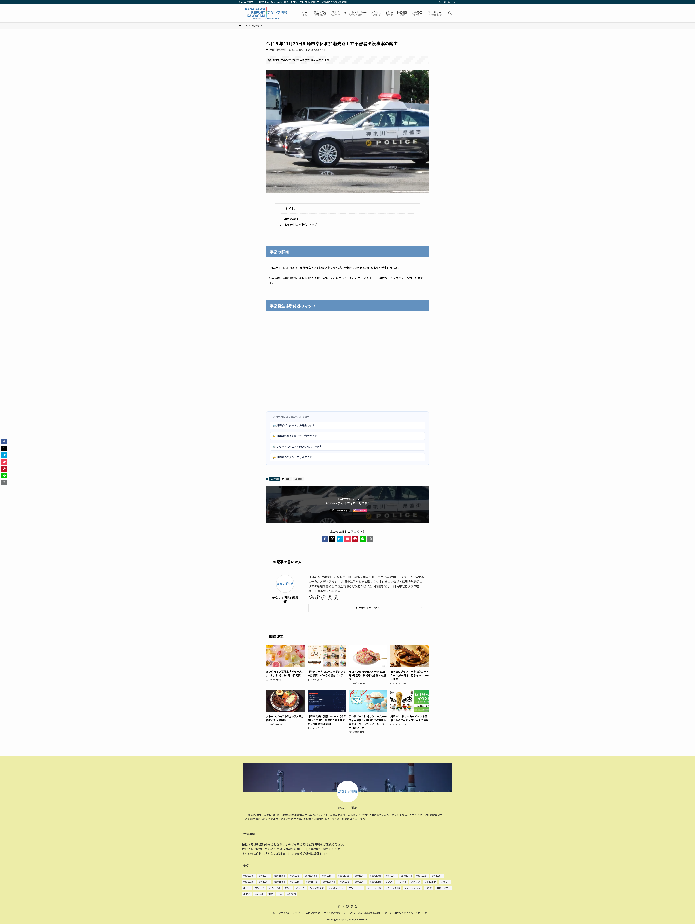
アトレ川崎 (430, 882)
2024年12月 (329, 882)
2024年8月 (264, 882)
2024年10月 (295, 882)
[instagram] (444, 2)
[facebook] (435, 2)
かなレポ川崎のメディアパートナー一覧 (406, 912)
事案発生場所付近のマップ (300, 224)
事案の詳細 (291, 219)
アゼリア (415, 882)
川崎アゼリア (443, 888)
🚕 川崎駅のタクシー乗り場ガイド (347, 457)
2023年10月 (311, 876)
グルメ (288, 888)
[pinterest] (449, 2)
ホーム (271, 912)
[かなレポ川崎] (265, 13)
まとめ (389, 882)
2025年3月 (360, 882)
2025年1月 (344, 882)
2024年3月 (391, 876)
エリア (246, 888)
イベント (445, 882)
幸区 (272, 49)
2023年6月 (248, 876)
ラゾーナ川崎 (393, 888)
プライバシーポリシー (290, 912)
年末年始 (259, 894)
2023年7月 (264, 876)
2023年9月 (294, 876)
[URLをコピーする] (370, 539)
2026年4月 (375, 882)
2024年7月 (248, 882)
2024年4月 (406, 876)
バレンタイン (317, 888)
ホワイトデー (356, 888)
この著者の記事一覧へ (366, 608)
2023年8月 (279, 876)
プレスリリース (336, 888)
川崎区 (246, 894)
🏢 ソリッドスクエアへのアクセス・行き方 (347, 446)
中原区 (428, 888)
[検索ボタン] (450, 13)
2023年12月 (344, 876)
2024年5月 (421, 876)
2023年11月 (327, 876)
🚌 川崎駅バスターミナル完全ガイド (347, 425)
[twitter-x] (439, 2)
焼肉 (279, 894)
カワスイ (259, 888)
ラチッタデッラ (412, 888)
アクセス (401, 882)
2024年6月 (437, 876)
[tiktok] (336, 597)
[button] (325, 539)
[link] (311, 597)
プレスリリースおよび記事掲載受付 (362, 912)
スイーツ (300, 888)
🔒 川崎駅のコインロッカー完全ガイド (347, 435)
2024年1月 (360, 876)
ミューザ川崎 (374, 888)
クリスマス (274, 888)
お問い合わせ (313, 912)
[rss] (453, 2)
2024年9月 (279, 882)
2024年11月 (312, 882)
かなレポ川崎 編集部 (285, 599)
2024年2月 (375, 876)
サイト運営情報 (332, 912)
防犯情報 (281, 49)
